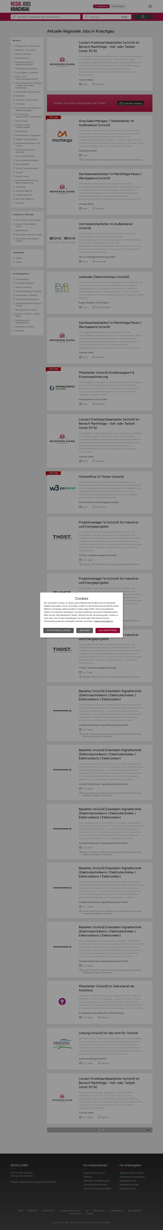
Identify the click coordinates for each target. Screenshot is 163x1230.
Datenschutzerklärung (103, 621)
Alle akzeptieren (108, 630)
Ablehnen (84, 630)
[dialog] (81, 615)
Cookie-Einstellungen (58, 630)
